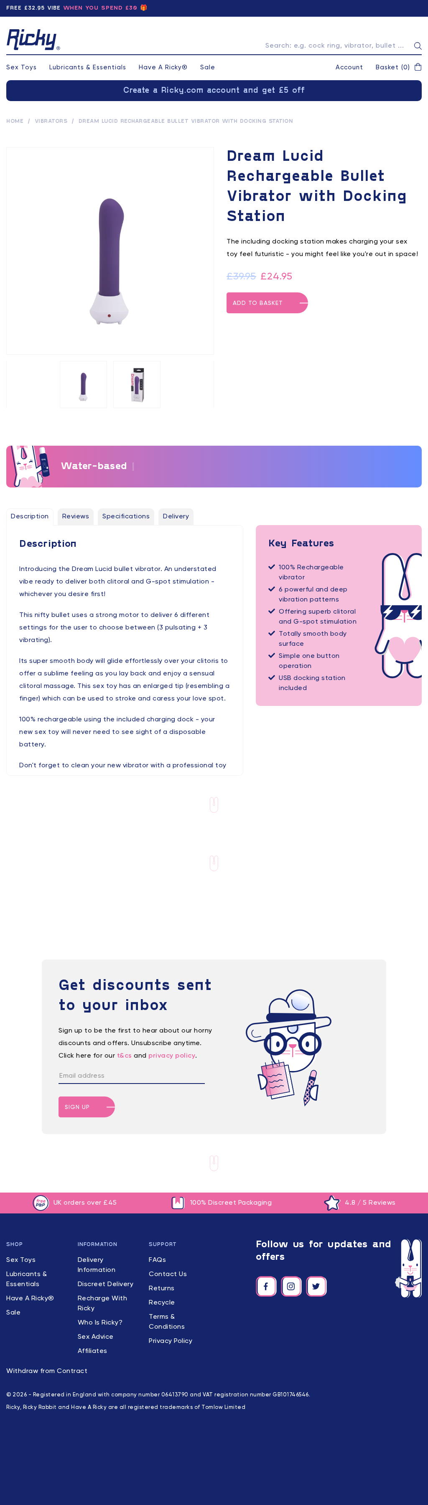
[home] (33, 39)
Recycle (162, 1302)
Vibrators (51, 121)
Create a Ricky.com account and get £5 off (214, 90)
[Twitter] (316, 1286)
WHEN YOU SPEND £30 (100, 8)
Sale (207, 67)
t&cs (124, 1056)
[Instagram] (291, 1286)
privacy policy (171, 1056)
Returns (162, 1288)
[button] (399, 67)
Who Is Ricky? (100, 1323)
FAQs (157, 1260)
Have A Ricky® (163, 67)
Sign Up (77, 1107)
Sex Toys (21, 67)
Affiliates (92, 1351)
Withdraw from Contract (46, 1371)
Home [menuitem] (14, 121)
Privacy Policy (170, 1341)
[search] (418, 46)
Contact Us (168, 1274)
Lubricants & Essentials (87, 67)
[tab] (30, 516)
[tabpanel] (124, 667)
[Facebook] (266, 1286)
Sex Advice (96, 1337)
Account (349, 67)
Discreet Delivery (106, 1284)
